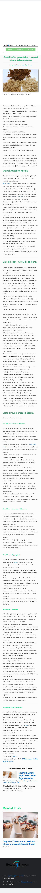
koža (18, 782)
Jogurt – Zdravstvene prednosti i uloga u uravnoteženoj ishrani (20, 842)
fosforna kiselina (17, 196)
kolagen (13, 782)
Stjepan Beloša (26, 882)
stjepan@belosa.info (16, 876)
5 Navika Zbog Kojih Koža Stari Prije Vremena (27, 775)
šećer (30, 65)
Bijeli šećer (6, 183)
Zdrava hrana (20, 65)
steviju (25, 725)
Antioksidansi (7, 782)
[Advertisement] (20, 21)
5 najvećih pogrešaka (25, 781)
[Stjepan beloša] (8, 43)
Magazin (12, 781)
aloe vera (35, 781)
